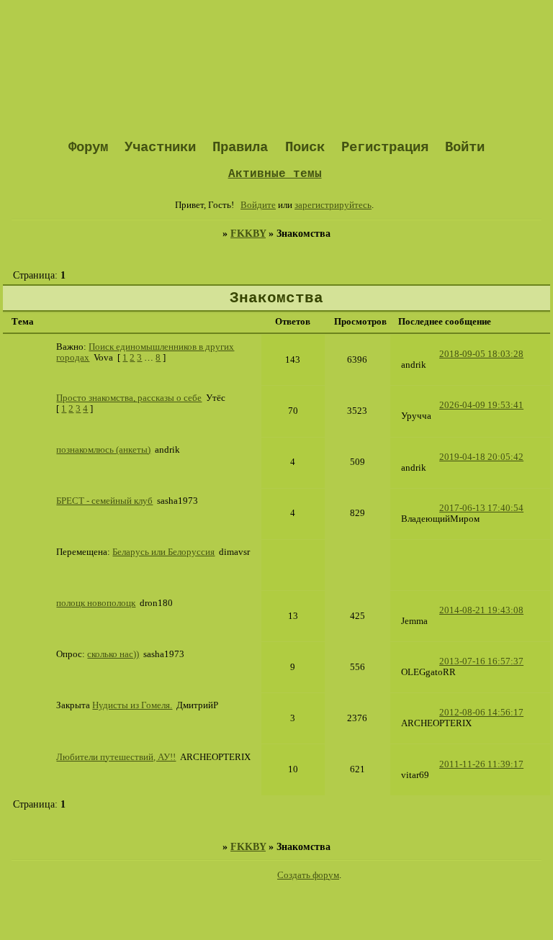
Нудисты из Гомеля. (132, 705)
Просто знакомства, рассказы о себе (129, 398)
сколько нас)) (113, 654)
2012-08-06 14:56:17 (481, 713)
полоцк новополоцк (95, 603)
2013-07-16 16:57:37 (481, 661)
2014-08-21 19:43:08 (481, 610)
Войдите (258, 205)
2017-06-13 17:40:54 (481, 508)
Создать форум (308, 875)
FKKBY (248, 233)
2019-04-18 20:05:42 (481, 457)
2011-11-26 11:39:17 (481, 764)
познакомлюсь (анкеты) (103, 450)
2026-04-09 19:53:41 (481, 405)
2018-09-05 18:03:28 (481, 354)
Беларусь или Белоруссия (163, 552)
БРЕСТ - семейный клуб (104, 501)
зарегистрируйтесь (333, 205)
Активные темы (275, 174)
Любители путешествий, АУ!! (116, 757)
